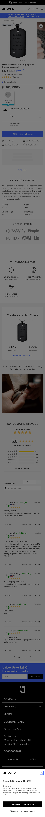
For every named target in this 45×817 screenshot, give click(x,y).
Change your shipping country (22, 811)
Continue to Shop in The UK (22, 804)
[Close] (41, 772)
